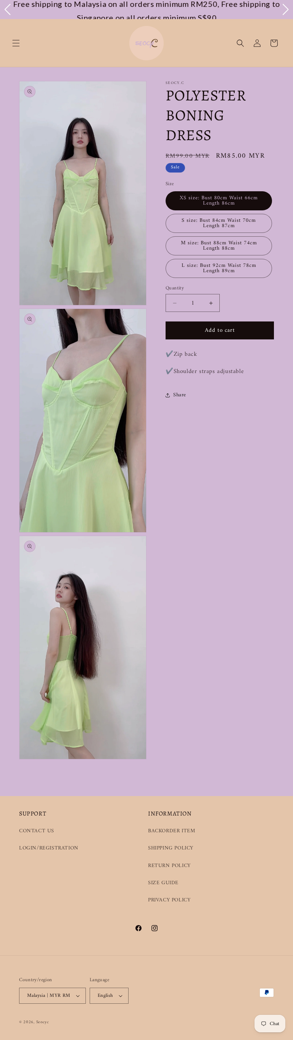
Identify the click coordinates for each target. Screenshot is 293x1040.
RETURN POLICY (169, 865)
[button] (16, 43)
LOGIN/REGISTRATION (49, 848)
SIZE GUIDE (163, 883)
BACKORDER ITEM (171, 831)
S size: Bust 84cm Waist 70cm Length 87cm (219, 223)
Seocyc (42, 1022)
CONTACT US (36, 831)
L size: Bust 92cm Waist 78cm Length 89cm (219, 268)
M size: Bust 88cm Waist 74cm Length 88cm (219, 245)
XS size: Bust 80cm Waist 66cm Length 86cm (219, 200)
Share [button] (179, 395)
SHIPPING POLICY (170, 848)
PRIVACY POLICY (169, 900)
